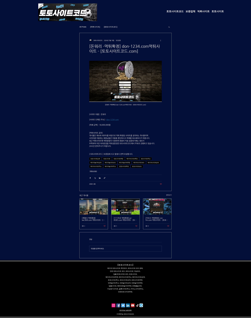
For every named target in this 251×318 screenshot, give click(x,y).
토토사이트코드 (137, 166)
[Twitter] (123, 305)
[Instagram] (113, 305)
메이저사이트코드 (138, 162)
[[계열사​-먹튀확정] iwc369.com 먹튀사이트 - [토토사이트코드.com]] (94, 207)
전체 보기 (169, 195)
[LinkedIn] (128, 305)
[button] (169, 27)
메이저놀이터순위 (95, 162)
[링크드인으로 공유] (100, 178)
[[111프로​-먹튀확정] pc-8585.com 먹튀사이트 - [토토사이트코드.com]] (125, 207)
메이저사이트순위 (153, 162)
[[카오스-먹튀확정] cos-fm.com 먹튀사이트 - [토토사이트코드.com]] (157, 207)
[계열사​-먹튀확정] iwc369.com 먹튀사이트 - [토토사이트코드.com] (93, 219)
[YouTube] (133, 305)
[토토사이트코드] (110, 27)
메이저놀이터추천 (124, 162)
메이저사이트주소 (95, 166)
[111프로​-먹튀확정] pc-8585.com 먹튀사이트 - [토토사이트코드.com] (125, 219)
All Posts (82, 27)
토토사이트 (106, 158)
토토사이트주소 (146, 158)
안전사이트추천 (124, 166)
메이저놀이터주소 (110, 166)
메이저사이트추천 (132, 158)
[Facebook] (118, 305)
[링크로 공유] (104, 178)
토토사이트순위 (95, 158)
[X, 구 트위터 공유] (95, 178)
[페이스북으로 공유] (90, 178)
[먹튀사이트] (95, 27)
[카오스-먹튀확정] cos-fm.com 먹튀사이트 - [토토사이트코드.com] (157, 219)
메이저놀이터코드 (110, 162)
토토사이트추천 (118, 158)
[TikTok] (137, 305)
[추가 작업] (160, 40)
